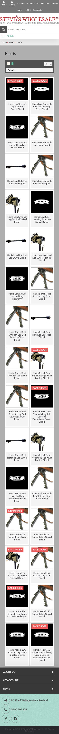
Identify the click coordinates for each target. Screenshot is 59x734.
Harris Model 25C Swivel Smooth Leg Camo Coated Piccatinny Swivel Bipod (42, 654)
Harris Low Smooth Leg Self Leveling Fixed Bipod (42, 107)
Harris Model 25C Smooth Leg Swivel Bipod (42, 614)
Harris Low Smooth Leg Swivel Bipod (42, 182)
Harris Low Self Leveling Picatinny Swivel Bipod (42, 219)
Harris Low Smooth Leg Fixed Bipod (42, 143)
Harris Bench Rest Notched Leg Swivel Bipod (17, 458)
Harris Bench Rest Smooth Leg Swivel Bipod (17, 376)
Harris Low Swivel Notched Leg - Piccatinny (17, 296)
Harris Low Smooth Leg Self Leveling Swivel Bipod (17, 145)
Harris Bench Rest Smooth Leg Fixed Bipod (41, 296)
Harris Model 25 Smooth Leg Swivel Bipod (42, 537)
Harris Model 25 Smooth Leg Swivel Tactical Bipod (17, 575)
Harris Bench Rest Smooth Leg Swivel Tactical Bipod (42, 376)
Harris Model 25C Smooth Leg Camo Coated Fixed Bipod (17, 614)
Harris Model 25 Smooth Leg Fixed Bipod (17, 537)
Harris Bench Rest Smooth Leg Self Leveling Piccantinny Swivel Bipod (41, 416)
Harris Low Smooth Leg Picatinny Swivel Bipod (17, 107)
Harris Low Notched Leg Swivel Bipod (17, 256)
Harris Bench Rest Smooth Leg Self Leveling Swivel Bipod (17, 415)
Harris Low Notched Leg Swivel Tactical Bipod (42, 258)
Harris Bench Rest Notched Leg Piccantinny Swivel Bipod (17, 497)
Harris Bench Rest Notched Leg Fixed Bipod (41, 335)
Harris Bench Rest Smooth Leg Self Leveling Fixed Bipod (17, 336)
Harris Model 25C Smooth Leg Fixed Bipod (41, 575)
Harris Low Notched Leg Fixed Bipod (17, 182)
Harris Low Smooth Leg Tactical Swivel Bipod (17, 219)
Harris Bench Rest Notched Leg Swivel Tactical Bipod (42, 458)
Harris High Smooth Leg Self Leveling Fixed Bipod (42, 496)
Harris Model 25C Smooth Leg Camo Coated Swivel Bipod (17, 653)
